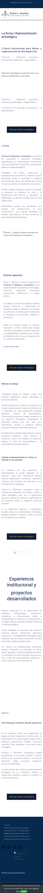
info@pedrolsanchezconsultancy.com (21, 2)
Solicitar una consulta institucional (13, 873)
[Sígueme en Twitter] (24, 5)
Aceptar (24, 891)
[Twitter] (9, 847)
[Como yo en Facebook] (17, 5)
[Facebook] (4, 847)
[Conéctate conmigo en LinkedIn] (19, 5)
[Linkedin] (20, 847)
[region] (22, 693)
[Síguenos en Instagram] (22, 5)
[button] (4, 692)
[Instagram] (14, 847)
